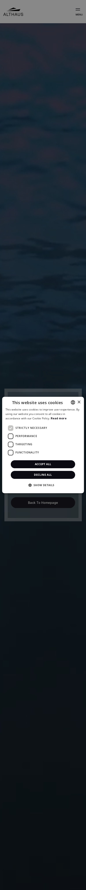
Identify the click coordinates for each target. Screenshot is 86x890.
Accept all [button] (43, 464)
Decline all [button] (43, 475)
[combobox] (73, 402)
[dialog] (43, 445)
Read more (59, 418)
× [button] (78, 402)
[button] (43, 485)
